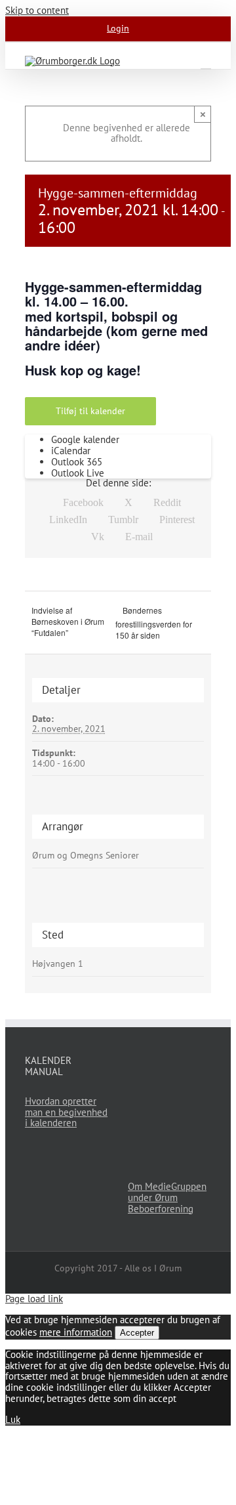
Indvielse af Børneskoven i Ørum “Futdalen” (67, 621)
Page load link (34, 1298)
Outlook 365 (76, 462)
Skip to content (37, 10)
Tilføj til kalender (90, 411)
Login (118, 28)
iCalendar (70, 450)
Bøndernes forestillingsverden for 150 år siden (153, 622)
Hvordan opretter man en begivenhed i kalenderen (66, 1112)
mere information (75, 1332)
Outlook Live (77, 473)
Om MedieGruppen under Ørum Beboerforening (167, 1197)
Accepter (137, 1333)
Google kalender (85, 439)
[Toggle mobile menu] (206, 63)
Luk (12, 1419)
